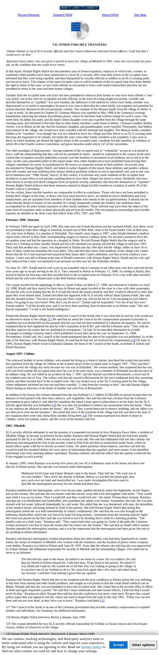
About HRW (110, 15)
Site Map (140, 15)
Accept (118, 644)
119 (54, 405)
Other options (143, 645)
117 (50, 319)
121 (102, 600)
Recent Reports (29, 15)
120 (84, 415)
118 (133, 340)
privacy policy (92, 647)
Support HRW (62, 15)
